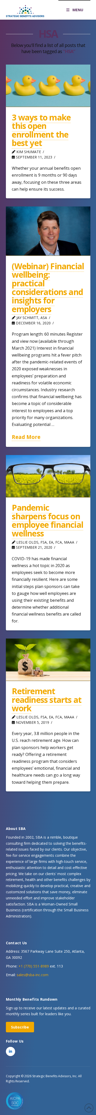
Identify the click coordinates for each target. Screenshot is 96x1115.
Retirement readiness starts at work (46, 699)
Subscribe (20, 1027)
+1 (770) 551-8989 (33, 966)
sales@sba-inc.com (32, 974)
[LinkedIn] (10, 1051)
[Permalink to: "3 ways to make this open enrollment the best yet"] (48, 86)
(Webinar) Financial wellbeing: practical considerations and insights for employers (48, 287)
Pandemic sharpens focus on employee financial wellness (47, 520)
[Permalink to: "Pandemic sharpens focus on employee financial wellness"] (48, 476)
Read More (26, 436)
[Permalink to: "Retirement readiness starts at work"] (48, 660)
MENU (77, 9)
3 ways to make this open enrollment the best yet (41, 130)
